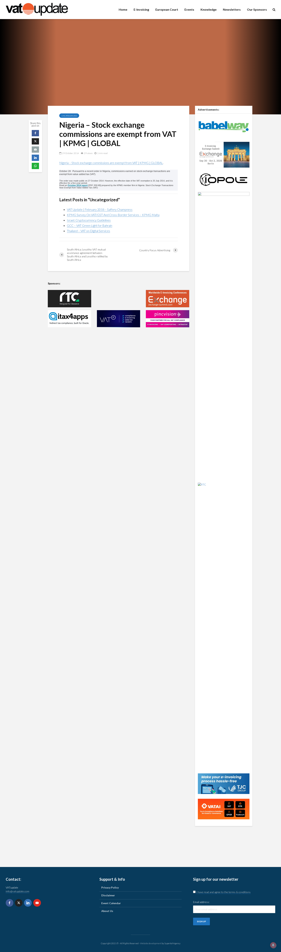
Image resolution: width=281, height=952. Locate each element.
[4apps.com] (69, 319)
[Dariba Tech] (223, 334)
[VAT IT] (118, 319)
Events (189, 9)
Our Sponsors (257, 9)
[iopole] (223, 179)
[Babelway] (223, 126)
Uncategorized (69, 116)
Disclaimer (108, 895)
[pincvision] (167, 319)
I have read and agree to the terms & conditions (223, 892)
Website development (150, 943)
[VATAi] (223, 808)
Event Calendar (111, 903)
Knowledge (209, 9)
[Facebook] (9, 903)
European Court (166, 9)
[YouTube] (37, 903)
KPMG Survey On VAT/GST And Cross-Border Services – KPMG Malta (113, 215)
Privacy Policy (110, 887)
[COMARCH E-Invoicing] (118, 298)
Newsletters (232, 9)
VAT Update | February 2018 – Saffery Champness (99, 209)
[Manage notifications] (273, 945)
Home (123, 9)
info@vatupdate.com (17, 891)
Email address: (201, 902)
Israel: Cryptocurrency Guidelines (89, 220)
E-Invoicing (141, 9)
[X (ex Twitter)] (19, 903)
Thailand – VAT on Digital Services (88, 231)
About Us (107, 911)
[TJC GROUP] (223, 783)
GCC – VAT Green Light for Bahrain (89, 225)
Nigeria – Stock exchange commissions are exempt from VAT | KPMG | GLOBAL (111, 163)
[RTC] (69, 298)
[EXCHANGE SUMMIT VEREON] (167, 298)
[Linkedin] (28, 903)
